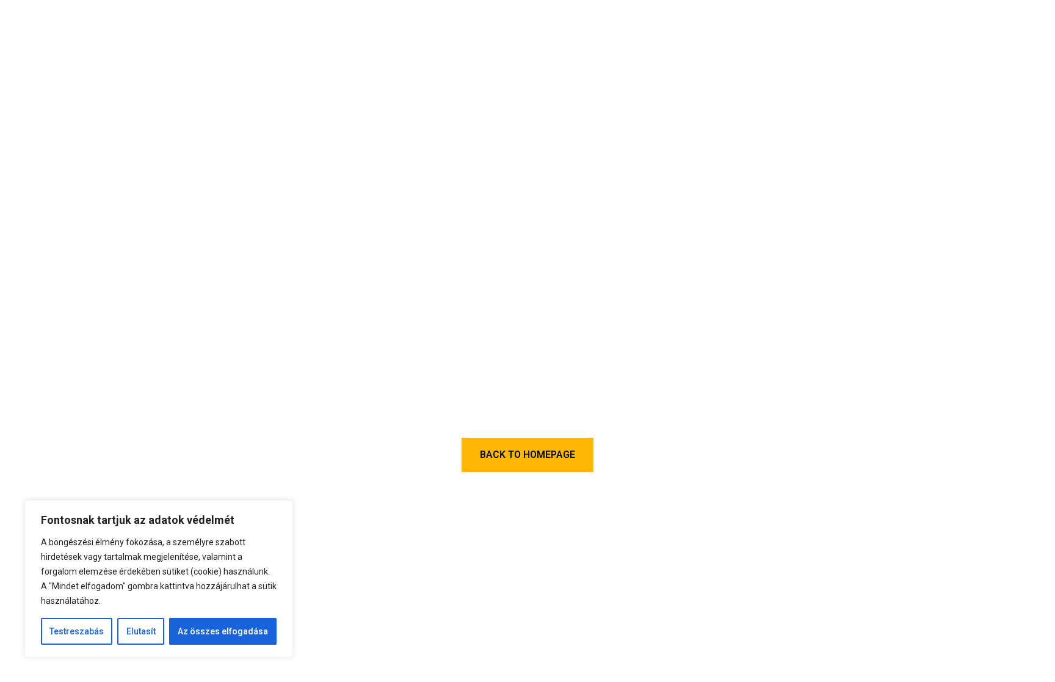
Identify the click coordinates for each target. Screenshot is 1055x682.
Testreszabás (76, 631)
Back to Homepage (527, 454)
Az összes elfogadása (223, 631)
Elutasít (141, 631)
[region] (158, 579)
